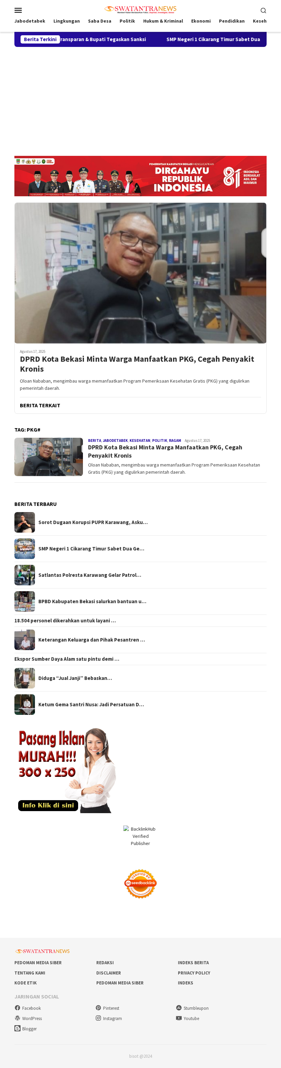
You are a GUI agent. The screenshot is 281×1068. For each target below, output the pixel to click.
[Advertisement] (140, 98)
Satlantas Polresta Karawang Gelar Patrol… (89, 575)
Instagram (112, 1018)
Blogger (29, 1029)
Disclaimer (108, 973)
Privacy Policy (194, 973)
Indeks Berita (193, 963)
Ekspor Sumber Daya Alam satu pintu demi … (66, 659)
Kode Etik (25, 983)
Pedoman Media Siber (38, 963)
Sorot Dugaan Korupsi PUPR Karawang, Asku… (93, 522)
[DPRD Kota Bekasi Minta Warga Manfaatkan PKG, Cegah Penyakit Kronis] (140, 273)
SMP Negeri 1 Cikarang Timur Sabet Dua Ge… (91, 549)
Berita (94, 440)
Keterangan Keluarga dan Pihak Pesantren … (91, 640)
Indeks (185, 983)
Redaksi (105, 963)
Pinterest (111, 1008)
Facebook (31, 1008)
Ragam (175, 440)
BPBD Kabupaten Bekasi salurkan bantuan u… (92, 601)
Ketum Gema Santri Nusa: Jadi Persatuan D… (91, 704)
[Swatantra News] (140, 9)
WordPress (32, 1018)
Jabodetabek (115, 440)
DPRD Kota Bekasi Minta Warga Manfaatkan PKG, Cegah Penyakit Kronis (137, 364)
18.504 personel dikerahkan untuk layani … (65, 621)
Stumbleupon (196, 1008)
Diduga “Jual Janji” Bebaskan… (75, 678)
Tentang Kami (29, 973)
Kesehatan (140, 440)
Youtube (191, 1018)
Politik (159, 440)
